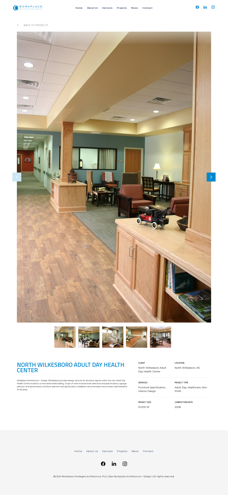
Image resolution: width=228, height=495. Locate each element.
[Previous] (21, 177)
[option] (114, 177)
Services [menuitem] (107, 8)
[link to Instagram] (213, 8)
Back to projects (36, 25)
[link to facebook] (197, 8)
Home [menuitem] (79, 8)
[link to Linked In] (205, 8)
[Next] (206, 177)
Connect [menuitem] (147, 8)
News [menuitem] (134, 8)
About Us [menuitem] (92, 8)
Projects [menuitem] (122, 8)
